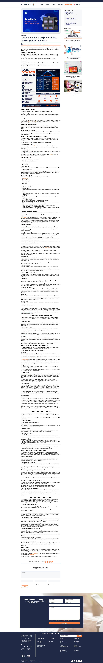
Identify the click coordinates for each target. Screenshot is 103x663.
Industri (54, 4)
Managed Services (39, 641)
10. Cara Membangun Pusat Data (70, 23)
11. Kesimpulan (67, 24)
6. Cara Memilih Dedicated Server (71, 18)
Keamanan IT (39, 642)
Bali (34, 152)
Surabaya (31, 152)
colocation (52, 154)
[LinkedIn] (47, 562)
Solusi (42, 4)
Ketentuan (58, 620)
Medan (37, 152)
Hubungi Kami (68, 4)
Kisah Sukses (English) (77, 646)
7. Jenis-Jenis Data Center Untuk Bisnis (71, 19)
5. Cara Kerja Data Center (69, 17)
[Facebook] (45, 562)
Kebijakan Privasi (65, 620)
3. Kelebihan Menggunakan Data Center (72, 14)
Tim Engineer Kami (76, 641)
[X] (50, 562)
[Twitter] (79, 661)
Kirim (25, 586)
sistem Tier (33, 145)
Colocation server (24, 359)
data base (28, 227)
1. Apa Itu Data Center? (69, 12)
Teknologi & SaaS (63, 650)
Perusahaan (60, 4)
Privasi (27, 660)
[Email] (52, 562)
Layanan (48, 4)
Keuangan (61, 641)
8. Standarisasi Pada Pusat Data (70, 20)
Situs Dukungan (76, 650)
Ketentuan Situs (23, 660)
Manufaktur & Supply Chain (64, 646)
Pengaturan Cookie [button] (32, 660)
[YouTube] (81, 661)
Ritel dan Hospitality (63, 649)
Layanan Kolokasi (39, 646)
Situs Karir (75, 649)
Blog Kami (75, 645)
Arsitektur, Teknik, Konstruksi (64, 640)
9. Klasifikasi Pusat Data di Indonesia (71, 22)
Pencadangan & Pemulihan (41, 645)
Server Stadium (51, 641)
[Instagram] (74, 661)
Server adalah (23, 217)
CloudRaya (50, 640)
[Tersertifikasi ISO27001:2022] (24, 655)
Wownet (50, 642)
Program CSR (76, 642)
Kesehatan (61, 645)
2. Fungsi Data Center (69, 13)
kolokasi (34, 357)
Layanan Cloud (39, 640)
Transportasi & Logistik (63, 651)
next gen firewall (38, 303)
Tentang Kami (76, 640)
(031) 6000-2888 (24, 644)
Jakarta (26, 152)
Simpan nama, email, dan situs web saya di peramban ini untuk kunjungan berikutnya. (38, 584)
